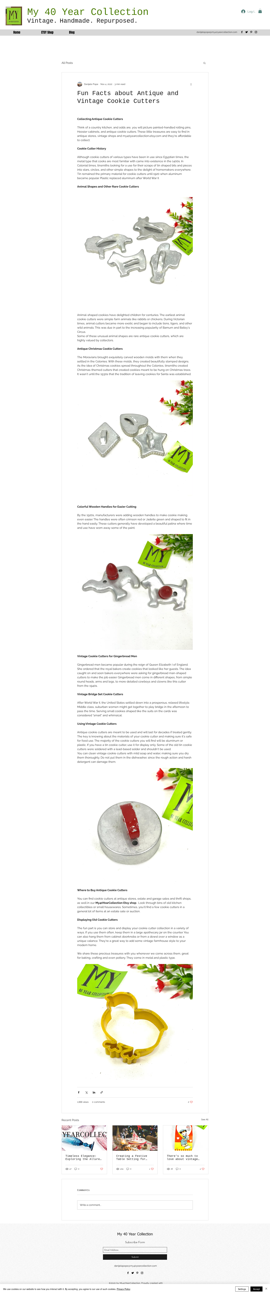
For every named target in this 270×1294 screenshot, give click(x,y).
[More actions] (191, 84)
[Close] (266, 1288)
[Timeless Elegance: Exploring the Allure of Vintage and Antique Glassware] (84, 1138)
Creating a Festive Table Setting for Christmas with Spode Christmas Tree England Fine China (133, 1157)
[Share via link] (101, 1092)
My (36, 12)
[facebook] (241, 32)
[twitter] (246, 32)
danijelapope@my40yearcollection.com (217, 32)
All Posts (67, 62)
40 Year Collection (97, 12)
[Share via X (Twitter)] (86, 1092)
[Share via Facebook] (78, 1092)
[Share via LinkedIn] (93, 1092)
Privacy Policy (123, 1289)
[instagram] (256, 32)
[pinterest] (251, 32)
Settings (242, 1289)
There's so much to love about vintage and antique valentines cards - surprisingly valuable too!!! (185, 1157)
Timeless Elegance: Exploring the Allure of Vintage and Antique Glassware (82, 1157)
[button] (260, 11)
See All (204, 1119)
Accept (256, 1289)
